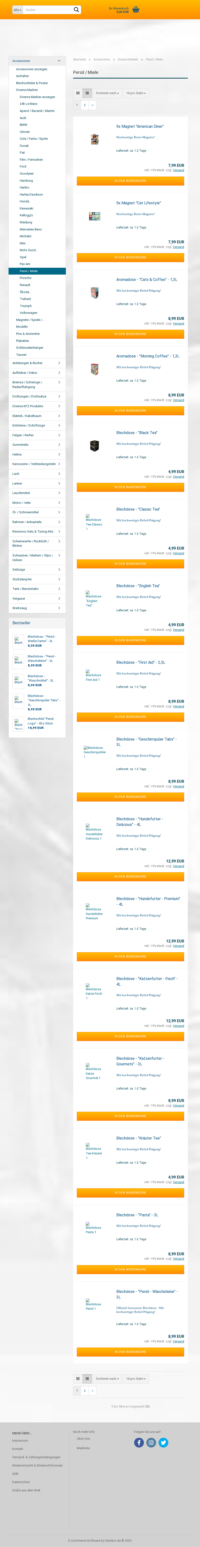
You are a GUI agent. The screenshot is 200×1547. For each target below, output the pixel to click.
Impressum (20, 1440)
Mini (23, 243)
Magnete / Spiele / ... (30, 320)
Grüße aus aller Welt (26, 1490)
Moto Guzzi (28, 250)
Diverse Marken (27, 90)
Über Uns (83, 1438)
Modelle (22, 326)
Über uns (132, 41)
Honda (24, 201)
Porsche (25, 278)
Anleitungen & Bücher (27, 363)
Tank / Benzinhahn (25, 589)
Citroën (25, 132)
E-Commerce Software (84, 1540)
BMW (23, 125)
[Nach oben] (186, 1539)
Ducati (24, 146)
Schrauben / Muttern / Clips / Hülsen (32, 558)
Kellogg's (26, 215)
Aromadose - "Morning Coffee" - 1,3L (148, 356)
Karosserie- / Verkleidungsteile (34, 464)
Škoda (24, 292)
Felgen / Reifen (23, 435)
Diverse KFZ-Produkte (27, 406)
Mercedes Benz (31, 229)
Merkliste (83, 1448)
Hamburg (26, 180)
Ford (23, 166)
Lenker (17, 483)
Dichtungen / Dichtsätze (29, 396)
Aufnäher (22, 76)
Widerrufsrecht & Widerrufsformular (37, 1465)
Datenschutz (21, 1482)
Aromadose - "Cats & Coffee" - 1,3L (146, 279)
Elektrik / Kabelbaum (26, 416)
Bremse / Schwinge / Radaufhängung (27, 384)
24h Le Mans (29, 104)
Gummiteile (20, 444)
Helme (16, 454)
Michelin (25, 236)
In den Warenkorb (130, 181)
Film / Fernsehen (31, 159)
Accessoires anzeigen (31, 69)
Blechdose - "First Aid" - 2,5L (140, 662)
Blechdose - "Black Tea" (136, 432)
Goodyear (27, 173)
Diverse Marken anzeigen (37, 97)
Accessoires (21, 61)
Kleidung (26, 222)
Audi (23, 118)
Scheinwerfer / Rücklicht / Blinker (30, 543)
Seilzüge (18, 569)
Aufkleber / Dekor (24, 373)
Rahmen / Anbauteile (26, 522)
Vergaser (18, 598)
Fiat (22, 152)
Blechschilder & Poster (32, 83)
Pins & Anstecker (28, 334)
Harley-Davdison (31, 194)
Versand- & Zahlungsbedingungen (36, 1457)
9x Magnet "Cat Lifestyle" (138, 203)
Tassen (21, 355)
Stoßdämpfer (22, 579)
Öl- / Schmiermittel (25, 512)
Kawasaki (26, 208)
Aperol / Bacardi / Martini (37, 111)
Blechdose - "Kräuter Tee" (138, 1138)
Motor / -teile (21, 503)
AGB (15, 1474)
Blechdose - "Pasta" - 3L (137, 1215)
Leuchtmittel (21, 493)
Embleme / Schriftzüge (28, 425)
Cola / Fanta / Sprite (34, 138)
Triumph (26, 306)
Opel (23, 257)
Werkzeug (19, 608)
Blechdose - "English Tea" (138, 586)
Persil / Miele (29, 271)
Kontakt (17, 1449)
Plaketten (22, 341)
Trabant (25, 299)
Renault (25, 285)
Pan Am (25, 264)
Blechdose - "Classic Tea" (138, 509)
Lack (15, 474)
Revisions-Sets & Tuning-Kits (32, 531)
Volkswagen (28, 313)
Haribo (24, 187)
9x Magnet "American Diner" (140, 126)
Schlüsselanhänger (29, 347)
